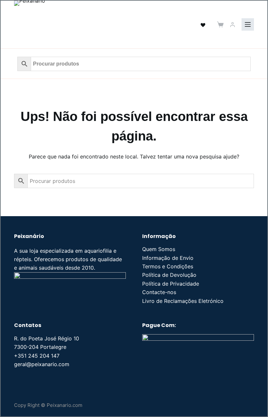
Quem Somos (158, 249)
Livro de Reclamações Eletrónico (183, 301)
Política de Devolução (169, 275)
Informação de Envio (167, 258)
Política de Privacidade (170, 283)
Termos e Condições (167, 266)
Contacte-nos (159, 292)
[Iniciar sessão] (232, 24)
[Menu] (248, 24)
